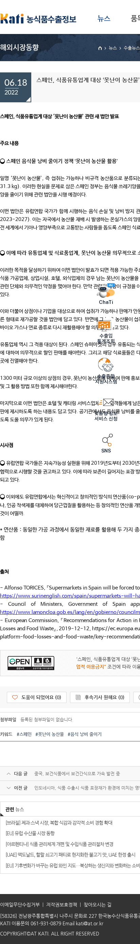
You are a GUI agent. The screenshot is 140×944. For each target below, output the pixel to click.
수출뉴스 (132, 48)
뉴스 (104, 18)
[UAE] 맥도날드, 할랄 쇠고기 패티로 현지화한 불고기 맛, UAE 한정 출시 (70, 854)
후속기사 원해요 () (104, 697)
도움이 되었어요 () (41, 697)
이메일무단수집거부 (20, 904)
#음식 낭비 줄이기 (85, 734)
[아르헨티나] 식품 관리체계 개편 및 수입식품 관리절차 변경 (59, 844)
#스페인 (24, 734)
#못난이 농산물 (49, 734)
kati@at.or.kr (89, 923)
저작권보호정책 (61, 904)
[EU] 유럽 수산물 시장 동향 (29, 833)
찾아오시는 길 (97, 904)
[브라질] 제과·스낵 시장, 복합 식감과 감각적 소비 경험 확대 (58, 822)
